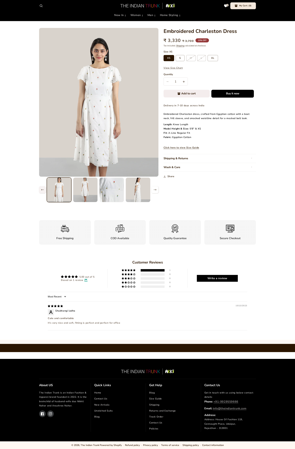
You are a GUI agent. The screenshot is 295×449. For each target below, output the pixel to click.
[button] (41, 6)
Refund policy (132, 445)
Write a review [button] (217, 278)
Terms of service (170, 445)
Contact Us (100, 398)
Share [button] (170, 176)
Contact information (213, 445)
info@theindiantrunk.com (230, 408)
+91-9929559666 (226, 402)
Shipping (180, 45)
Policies (153, 428)
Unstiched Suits (103, 410)
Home (97, 392)
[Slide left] (42, 189)
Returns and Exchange (162, 410)
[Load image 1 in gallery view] (59, 189)
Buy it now (232, 94)
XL (212, 58)
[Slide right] (155, 189)
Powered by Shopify (111, 445)
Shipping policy (190, 445)
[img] (55, 306)
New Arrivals (102, 404)
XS (169, 58)
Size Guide (155, 398)
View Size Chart (173, 68)
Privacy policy (150, 445)
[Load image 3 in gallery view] (111, 189)
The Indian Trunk (90, 445)
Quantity (168, 74)
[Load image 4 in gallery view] (138, 189)
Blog (97, 416)
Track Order (156, 416)
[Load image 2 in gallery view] (85, 189)
